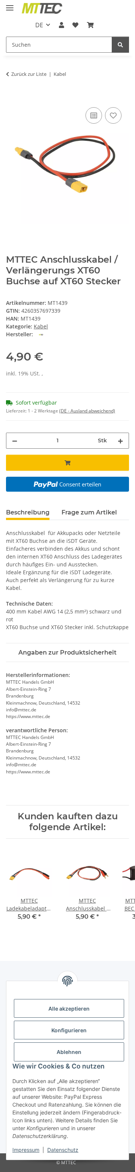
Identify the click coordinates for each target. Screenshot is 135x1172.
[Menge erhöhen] (120, 440)
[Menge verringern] (14, 440)
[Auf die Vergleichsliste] (94, 115)
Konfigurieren (69, 1030)
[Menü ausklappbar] (10, 4)
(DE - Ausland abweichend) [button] (87, 411)
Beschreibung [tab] (28, 512)
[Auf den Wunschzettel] (113, 115)
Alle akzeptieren (69, 1008)
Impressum (25, 1150)
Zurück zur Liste (28, 74)
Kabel (41, 326)
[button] (61, 25)
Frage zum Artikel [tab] (89, 512)
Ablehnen (69, 1052)
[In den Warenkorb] (12, 97)
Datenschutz (62, 1150)
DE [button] (39, 25)
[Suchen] (120, 45)
